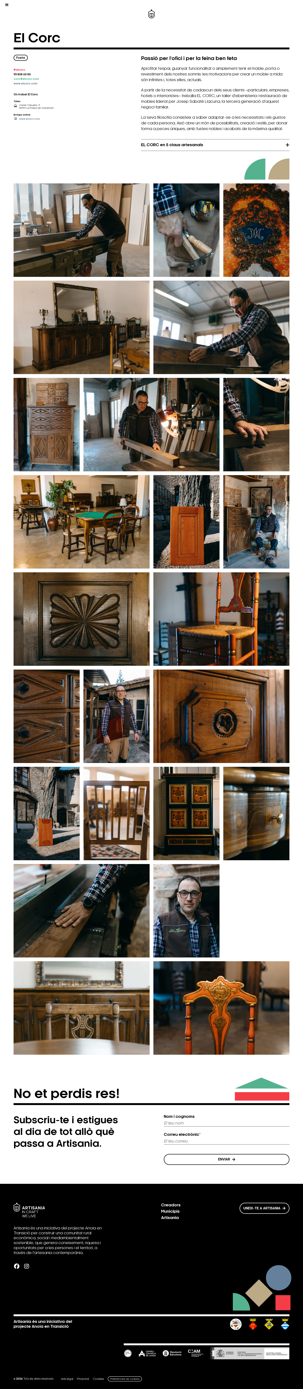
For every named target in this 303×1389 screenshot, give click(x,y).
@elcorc (19, 69)
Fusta (20, 57)
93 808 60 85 (22, 74)
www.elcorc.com (25, 83)
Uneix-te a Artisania (261, 1208)
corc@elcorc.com (26, 78)
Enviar (224, 1159)
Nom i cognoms (179, 1116)
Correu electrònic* (182, 1134)
